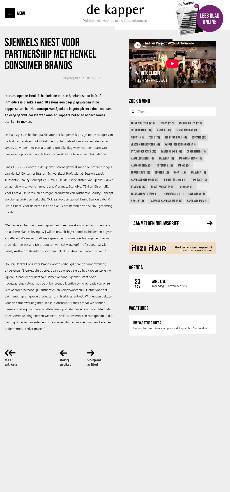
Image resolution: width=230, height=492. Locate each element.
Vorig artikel (65, 362)
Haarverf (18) (198, 172)
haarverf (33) (166, 158)
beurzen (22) (162, 172)
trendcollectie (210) (143, 123)
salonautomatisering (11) (145, 193)
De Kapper (115, 9)
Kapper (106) (164, 130)
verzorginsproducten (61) (145, 144)
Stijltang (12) (138, 186)
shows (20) (180, 172)
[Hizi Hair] (172, 248)
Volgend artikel (94, 362)
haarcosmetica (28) (142, 165)
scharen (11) (187, 186)
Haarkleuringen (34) (142, 158)
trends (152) (167, 123)
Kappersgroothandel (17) (145, 179)
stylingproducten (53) (143, 151)
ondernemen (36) (196, 151)
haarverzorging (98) (187, 130)
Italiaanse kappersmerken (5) (165, 200)
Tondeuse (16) (199, 179)
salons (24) (184, 165)
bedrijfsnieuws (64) (176, 137)
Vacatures (139, 308)
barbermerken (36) (171, 151)
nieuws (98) (137, 137)
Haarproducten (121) (190, 123)
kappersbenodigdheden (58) (180, 144)
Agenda (136, 267)
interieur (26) (165, 165)
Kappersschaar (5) (197, 200)
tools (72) (154, 137)
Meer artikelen (12, 362)
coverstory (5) (196, 193)
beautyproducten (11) (163, 186)
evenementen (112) (141, 130)
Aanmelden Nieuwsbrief (156, 223)
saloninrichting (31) (190, 158)
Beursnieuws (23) (140, 172)
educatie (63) (199, 137)
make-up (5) (137, 200)
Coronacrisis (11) (174, 193)
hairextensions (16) (175, 179)
